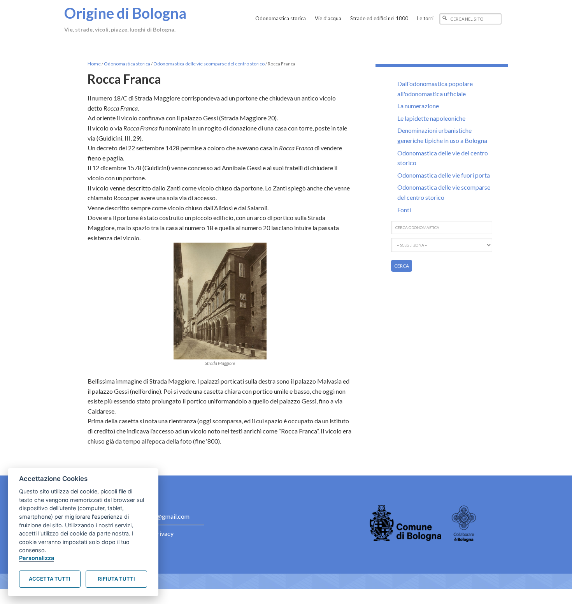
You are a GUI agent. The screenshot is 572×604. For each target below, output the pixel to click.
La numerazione (418, 105)
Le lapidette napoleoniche (431, 118)
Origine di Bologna (125, 13)
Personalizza (36, 558)
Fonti (404, 209)
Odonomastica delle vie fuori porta (443, 175)
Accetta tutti (49, 579)
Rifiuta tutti (116, 579)
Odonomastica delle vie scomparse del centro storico (209, 64)
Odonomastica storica (127, 64)
